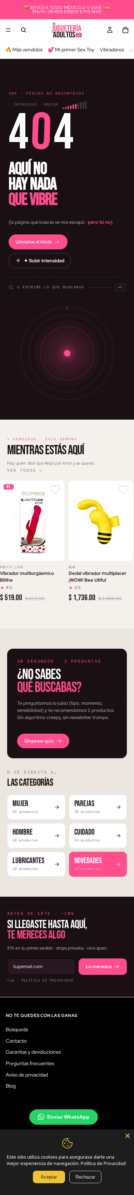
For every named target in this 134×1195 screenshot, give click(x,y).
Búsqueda (17, 1029)
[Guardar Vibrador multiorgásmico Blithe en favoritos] (55, 490)
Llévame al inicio (34, 242)
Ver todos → (25, 470)
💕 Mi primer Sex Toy (71, 49)
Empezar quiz (39, 741)
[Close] (127, 1135)
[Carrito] (125, 30)
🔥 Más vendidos (24, 49)
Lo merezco (99, 966)
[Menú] (8, 30)
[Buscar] (23, 30)
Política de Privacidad (103, 1163)
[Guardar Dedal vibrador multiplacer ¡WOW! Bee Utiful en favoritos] (123, 490)
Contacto (16, 1040)
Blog (11, 1086)
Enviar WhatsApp (68, 1116)
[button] (67, 284)
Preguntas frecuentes (30, 1063)
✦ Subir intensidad (44, 261)
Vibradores (112, 49)
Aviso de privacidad (27, 1074)
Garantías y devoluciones (33, 1052)
